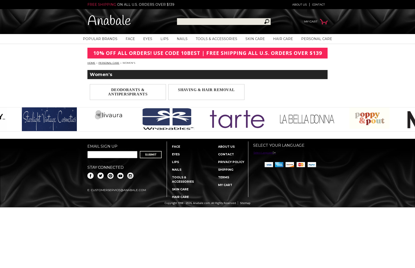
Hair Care (283, 39)
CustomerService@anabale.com (118, 190)
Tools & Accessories (216, 39)
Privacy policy (231, 162)
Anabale (109, 21)
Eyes (147, 39)
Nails (182, 39)
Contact (318, 4)
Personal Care (316, 39)
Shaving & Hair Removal (206, 90)
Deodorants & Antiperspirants (127, 92)
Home (91, 62)
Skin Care (255, 39)
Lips (164, 39)
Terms (223, 177)
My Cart (225, 185)
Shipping (225, 169)
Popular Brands (100, 39)
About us (299, 4)
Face (130, 39)
